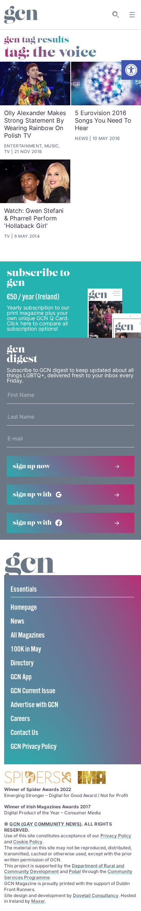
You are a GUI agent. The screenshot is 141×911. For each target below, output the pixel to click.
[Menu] (132, 15)
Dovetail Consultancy (95, 895)
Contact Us (24, 733)
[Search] (116, 15)
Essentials (24, 590)
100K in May (26, 649)
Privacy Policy (115, 835)
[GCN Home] (21, 15)
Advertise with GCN (34, 705)
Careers (20, 719)
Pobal (75, 871)
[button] (131, 70)
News (17, 621)
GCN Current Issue (33, 691)
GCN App (21, 677)
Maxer (38, 901)
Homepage (24, 607)
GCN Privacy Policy (33, 747)
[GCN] (30, 572)
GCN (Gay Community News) (45, 824)
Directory (22, 663)
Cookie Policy (27, 841)
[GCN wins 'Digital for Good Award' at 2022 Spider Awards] (37, 778)
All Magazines (28, 635)
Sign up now (31, 466)
